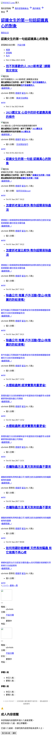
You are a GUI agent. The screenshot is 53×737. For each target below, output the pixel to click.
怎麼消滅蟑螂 (35, 477)
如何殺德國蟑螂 (35, 310)
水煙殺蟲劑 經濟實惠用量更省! (26, 385)
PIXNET (11, 701)
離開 (14, 733)
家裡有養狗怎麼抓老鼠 (41, 220)
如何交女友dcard (23, 191)
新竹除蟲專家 (23, 310)
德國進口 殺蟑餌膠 (9, 220)
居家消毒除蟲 (19, 223)
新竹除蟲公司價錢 (9, 310)
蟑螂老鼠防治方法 (9, 563)
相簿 (8, 50)
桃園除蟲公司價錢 (15, 399)
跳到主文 (5, 33)
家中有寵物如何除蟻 (31, 396)
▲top (3, 102)
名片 (8, 56)
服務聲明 (26, 704)
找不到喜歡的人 (39, 82)
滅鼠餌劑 (13, 566)
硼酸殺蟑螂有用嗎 (9, 477)
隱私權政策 (44, 701)
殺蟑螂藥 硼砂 (7, 223)
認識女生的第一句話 (41, 175)
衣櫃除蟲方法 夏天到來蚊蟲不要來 (28, 466)
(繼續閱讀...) (6, 88)
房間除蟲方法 (7, 396)
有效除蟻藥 (46, 477)
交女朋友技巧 (22, 144)
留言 (24, 93)
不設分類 (21, 45)
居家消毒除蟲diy (24, 563)
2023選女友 (37, 129)
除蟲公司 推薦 (23, 477)
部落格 (9, 53)
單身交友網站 (22, 98)
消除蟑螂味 (18, 396)
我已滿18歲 (6, 733)
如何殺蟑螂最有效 (17, 313)
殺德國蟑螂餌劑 (24, 220)
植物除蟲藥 (6, 480)
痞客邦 (18, 93)
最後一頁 (14, 585)
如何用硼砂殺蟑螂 (39, 563)
